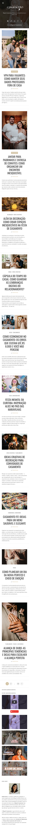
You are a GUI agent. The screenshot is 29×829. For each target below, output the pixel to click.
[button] (14, 722)
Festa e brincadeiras (14, 395)
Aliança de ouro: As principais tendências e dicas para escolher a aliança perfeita (14, 653)
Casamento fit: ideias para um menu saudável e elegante (14, 520)
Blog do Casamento (16, 25)
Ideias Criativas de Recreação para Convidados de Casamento (14, 462)
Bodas (10, 272)
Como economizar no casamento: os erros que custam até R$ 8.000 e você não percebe (14, 343)
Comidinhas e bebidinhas (14, 512)
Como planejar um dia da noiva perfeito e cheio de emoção (14, 575)
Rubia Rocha (15, 88)
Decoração (10, 214)
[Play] (14, 702)
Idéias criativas (18, 214)
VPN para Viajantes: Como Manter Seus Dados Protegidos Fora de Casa (14, 80)
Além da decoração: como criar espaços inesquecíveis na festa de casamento (14, 223)
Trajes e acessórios (18, 644)
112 (18, 683)
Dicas (10, 332)
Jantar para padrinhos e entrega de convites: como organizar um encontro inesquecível (14, 165)
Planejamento (16, 332)
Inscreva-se (15, 711)
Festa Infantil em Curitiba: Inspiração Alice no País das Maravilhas (14, 404)
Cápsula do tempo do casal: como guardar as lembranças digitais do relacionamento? (14, 282)
